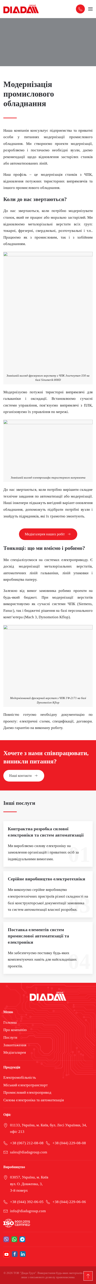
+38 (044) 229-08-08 (69, 1143)
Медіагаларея (14, 1052)
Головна (10, 1022)
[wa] (14, 1239)
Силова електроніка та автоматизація (33, 1100)
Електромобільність (19, 1077)
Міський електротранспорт (25, 1085)
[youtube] (6, 1254)
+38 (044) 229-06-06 (69, 1202)
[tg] (22, 1239)
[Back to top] (88, 1276)
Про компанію (15, 1030)
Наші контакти (20, 776)
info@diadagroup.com (28, 1211)
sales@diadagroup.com (28, 1152)
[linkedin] (23, 1254)
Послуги (10, 1037)
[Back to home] (21, 9)
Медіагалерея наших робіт (45, 534)
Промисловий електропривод (27, 1092)
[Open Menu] (90, 9)
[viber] (6, 1239)
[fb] (15, 1254)
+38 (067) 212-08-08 (27, 1143)
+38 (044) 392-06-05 (27, 1202)
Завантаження (14, 1045)
